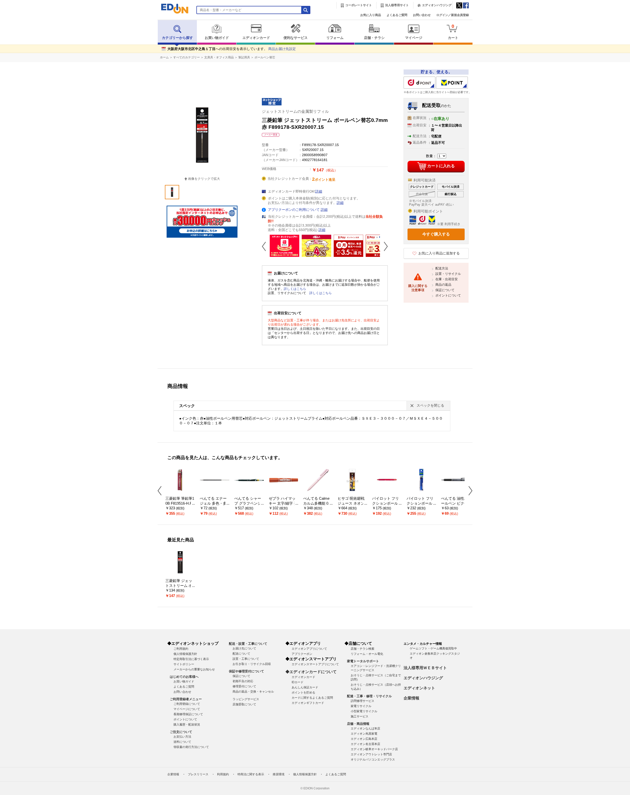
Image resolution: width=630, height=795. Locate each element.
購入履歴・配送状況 (186, 724)
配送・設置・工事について (248, 644)
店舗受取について (244, 704)
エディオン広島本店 (364, 739)
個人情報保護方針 (185, 654)
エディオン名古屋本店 (365, 744)
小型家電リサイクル (364, 711)
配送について (241, 653)
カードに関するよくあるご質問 (312, 697)
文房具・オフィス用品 (219, 57)
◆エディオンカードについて (311, 672)
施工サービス (359, 716)
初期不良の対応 (243, 681)
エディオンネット (419, 688)
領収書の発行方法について (191, 747)
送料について (182, 742)
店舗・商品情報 (358, 724)
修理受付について (244, 686)
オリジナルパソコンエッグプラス (373, 759)
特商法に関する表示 (250, 774)
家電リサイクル (361, 706)
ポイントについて (448, 295)
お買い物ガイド (217, 38)
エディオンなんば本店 (365, 728)
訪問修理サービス (362, 701)
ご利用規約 (180, 648)
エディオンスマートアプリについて (315, 664)
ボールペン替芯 (264, 57)
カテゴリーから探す (177, 38)
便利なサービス (296, 38)
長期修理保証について (188, 714)
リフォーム (335, 38)
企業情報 (411, 698)
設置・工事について (246, 659)
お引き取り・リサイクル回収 (252, 664)
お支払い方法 (182, 736)
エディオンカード (256, 38)
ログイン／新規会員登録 (452, 15)
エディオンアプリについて (309, 648)
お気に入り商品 (370, 15)
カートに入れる (441, 166)
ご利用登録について (186, 704)
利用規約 (223, 774)
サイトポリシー (183, 664)
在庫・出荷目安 (446, 279)
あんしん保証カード (305, 687)
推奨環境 (278, 774)
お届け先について (244, 648)
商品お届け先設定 (282, 49)
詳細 (318, 191)
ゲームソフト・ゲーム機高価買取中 (433, 648)
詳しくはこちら (295, 289)
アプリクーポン (302, 654)
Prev (266, 246)
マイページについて (186, 709)
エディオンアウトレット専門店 (371, 754)
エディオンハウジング (437, 5)
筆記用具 (244, 57)
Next (384, 246)
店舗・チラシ (374, 38)
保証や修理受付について (246, 671)
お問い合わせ (422, 15)
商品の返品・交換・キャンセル (253, 691)
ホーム (164, 57)
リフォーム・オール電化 (367, 654)
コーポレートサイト (358, 5)
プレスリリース (198, 774)
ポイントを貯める (303, 692)
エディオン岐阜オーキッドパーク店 (374, 749)
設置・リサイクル (448, 274)
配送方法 (441, 268)
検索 (12, 44)
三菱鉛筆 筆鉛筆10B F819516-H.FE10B (179, 504)
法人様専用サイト (397, 5)
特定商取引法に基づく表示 (191, 659)
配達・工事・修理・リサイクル (369, 696)
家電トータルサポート (363, 661)
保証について (445, 290)
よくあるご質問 (397, 15)
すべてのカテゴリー (186, 57)
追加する (76, 42)
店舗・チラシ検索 (362, 648)
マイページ (413, 38)
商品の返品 (443, 284)
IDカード (297, 682)
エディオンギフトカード (308, 703)
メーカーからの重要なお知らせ (194, 669)
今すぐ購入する (436, 234)
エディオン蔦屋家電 (364, 733)
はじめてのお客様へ (184, 677)
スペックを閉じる (430, 405)
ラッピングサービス (246, 699)
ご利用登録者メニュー (186, 699)
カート (453, 32)
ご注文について (181, 732)
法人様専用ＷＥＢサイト (425, 668)
